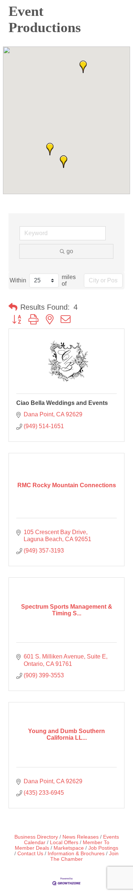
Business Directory (36, 837)
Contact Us (30, 853)
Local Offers (64, 842)
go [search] (69, 251)
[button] (83, 67)
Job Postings (103, 848)
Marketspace (69, 848)
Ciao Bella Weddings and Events (62, 403)
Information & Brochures (76, 853)
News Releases (80, 837)
